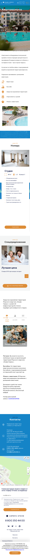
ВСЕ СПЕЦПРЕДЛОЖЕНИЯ (16, 285)
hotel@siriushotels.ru (13, 452)
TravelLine (5, 25)
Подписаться (15, 509)
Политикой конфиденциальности (15, 549)
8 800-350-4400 (12, 448)
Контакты (15, 537)
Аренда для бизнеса (7, 540)
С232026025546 (13, 398)
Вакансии (15, 534)
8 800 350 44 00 (15, 520)
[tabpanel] (15, 191)
